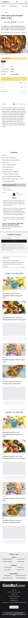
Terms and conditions (14, 596)
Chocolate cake (20, 567)
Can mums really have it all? (7, 577)
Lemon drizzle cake (7, 567)
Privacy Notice (18, 246)
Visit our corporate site (18, 612)
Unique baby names (13, 5)
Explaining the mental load (21, 575)
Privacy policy (14, 598)
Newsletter (23, 104)
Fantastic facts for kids (7, 561)
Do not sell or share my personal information (14, 602)
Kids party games (20, 561)
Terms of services (16, 244)
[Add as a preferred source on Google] (14, 607)
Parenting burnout (7, 575)
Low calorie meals (20, 569)
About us (14, 590)
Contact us (14, 594)
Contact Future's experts (14, 592)
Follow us (16, 104)
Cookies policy (14, 600)
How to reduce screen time (7, 559)
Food (2, 12)
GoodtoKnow (5, 32)
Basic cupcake (7, 569)
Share (5, 104)
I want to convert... (6, 188)
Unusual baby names (21, 559)
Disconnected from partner (21, 577)
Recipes (6, 12)
